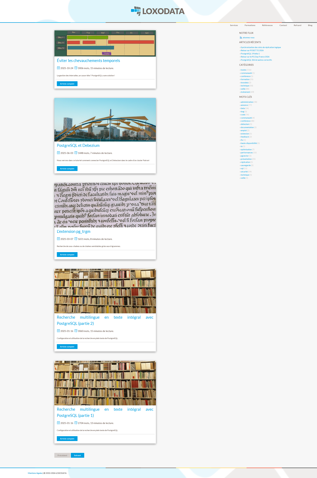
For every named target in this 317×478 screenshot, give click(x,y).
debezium (245, 124)
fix (242, 140)
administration (247, 102)
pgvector (245, 156)
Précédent (62, 455)
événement (246, 92)
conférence (246, 76)
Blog (310, 25)
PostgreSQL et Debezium (78, 145)
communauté (246, 73)
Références (267, 25)
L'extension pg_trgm (73, 231)
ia (242, 146)
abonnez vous (248, 37)
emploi (244, 130)
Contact (283, 25)
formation (245, 79)
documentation (247, 127)
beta (243, 108)
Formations (250, 25)
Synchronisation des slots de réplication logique (261, 47)
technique (245, 85)
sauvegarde (246, 165)
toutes (244, 70)
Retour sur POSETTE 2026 (252, 50)
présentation (246, 159)
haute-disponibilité (249, 143)
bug (243, 111)
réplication (245, 162)
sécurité (244, 171)
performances (247, 152)
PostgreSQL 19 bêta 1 (250, 53)
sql (242, 168)
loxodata (245, 82)
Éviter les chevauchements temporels (88, 60)
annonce (244, 105)
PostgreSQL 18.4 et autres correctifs (256, 60)
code (243, 114)
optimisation (246, 149)
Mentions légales (35, 473)
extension (245, 133)
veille (243, 89)
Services (234, 25)
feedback (245, 136)
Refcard (297, 25)
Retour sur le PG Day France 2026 (255, 56)
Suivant (77, 455)
